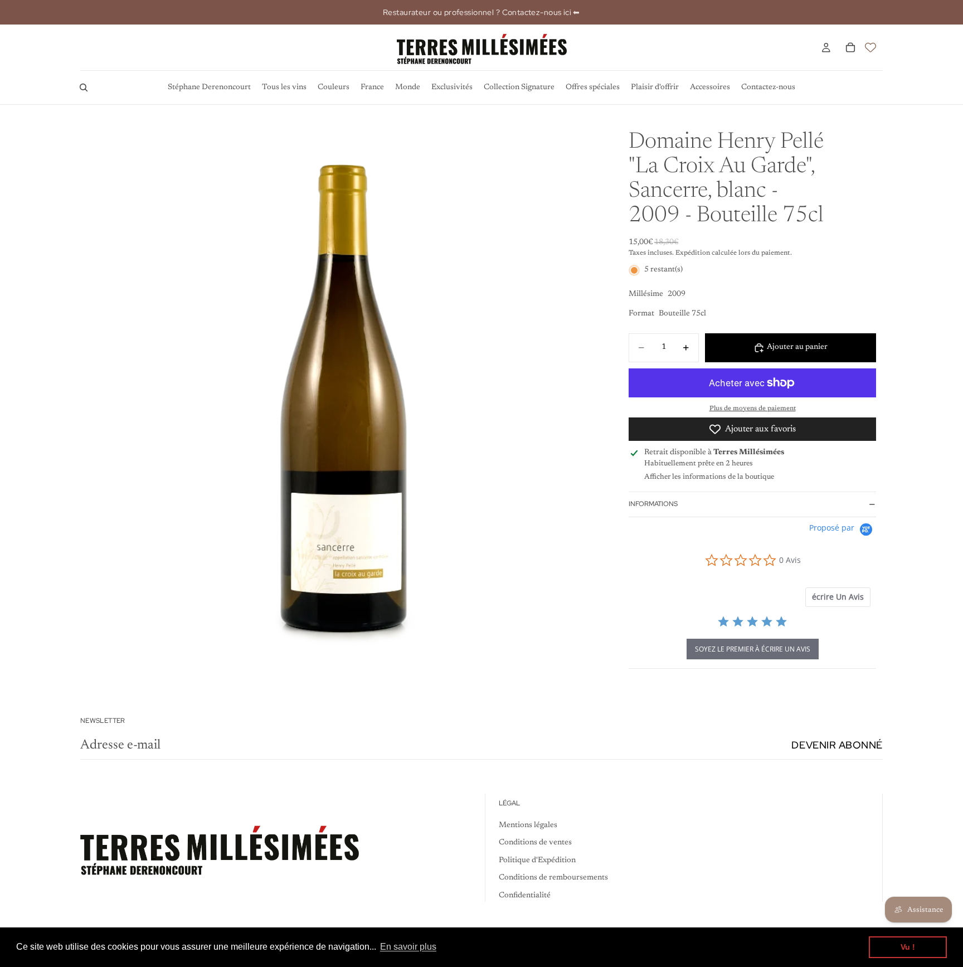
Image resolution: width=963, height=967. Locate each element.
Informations (653, 503)
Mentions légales (528, 825)
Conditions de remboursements (553, 878)
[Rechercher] (83, 87)
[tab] (837, 597)
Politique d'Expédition (537, 860)
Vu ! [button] (908, 946)
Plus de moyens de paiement (752, 408)
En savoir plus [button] (408, 946)
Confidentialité (525, 896)
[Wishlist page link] (870, 47)
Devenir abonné (837, 744)
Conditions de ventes (535, 843)
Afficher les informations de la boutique (709, 476)
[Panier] (850, 47)
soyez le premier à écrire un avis (752, 649)
